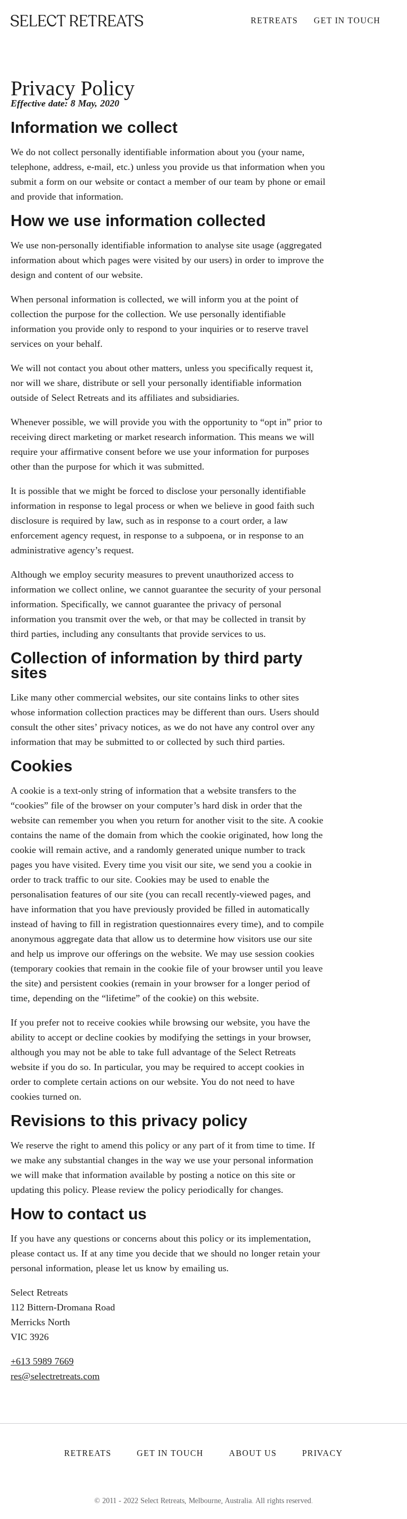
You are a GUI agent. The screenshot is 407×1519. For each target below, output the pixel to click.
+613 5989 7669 (42, 1361)
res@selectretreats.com (55, 1376)
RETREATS (87, 1453)
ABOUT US (253, 1453)
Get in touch (347, 20)
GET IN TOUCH (170, 1453)
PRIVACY (322, 1453)
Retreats (274, 20)
